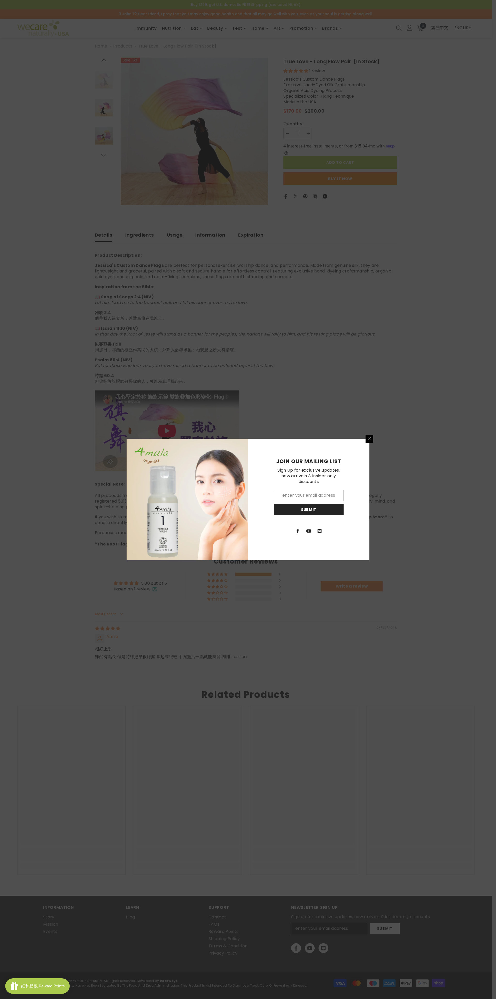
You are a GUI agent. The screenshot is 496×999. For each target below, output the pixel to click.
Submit (308, 509)
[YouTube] (308, 531)
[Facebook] (297, 531)
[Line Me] (319, 531)
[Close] (369, 439)
